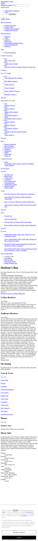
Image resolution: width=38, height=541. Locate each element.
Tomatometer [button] (4, 277)
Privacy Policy (30, 512)
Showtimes (9, 253)
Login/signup (12, 14)
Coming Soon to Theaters (11, 28)
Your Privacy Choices (19, 532)
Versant (15, 510)
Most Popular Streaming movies (13, 43)
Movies (8, 19)
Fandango (7, 36)
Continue (19, 537)
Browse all (7, 46)
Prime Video (8, 41)
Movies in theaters (6, 22)
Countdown (7, 179)
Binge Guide (8, 176)
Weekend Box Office (10, 184)
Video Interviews (9, 183)
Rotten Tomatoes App (10, 263)
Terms (3, 512)
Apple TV (7, 40)
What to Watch (10, 52)
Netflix (6, 38)
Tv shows (3, 70)
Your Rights (24, 515)
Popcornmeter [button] (19, 277)
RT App (3, 168)
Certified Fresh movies (11, 45)
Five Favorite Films (10, 181)
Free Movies (8, 258)
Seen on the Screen (10, 261)
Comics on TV (8, 178)
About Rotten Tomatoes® (11, 11)
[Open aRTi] (3, 3)
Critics (6, 12)
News (7, 168)
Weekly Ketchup (9, 186)
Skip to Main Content (7, 1)
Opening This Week (10, 25)
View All (3, 97)
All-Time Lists (8, 174)
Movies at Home (5, 33)
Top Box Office (9, 27)
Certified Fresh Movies (11, 30)
